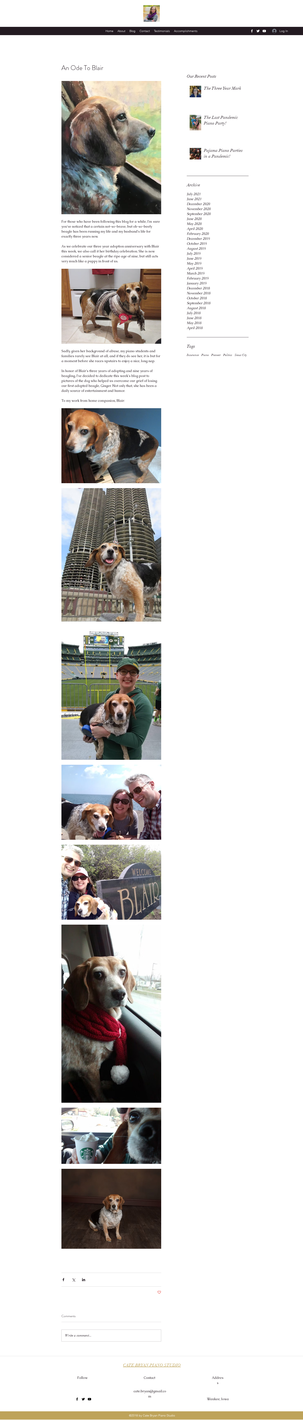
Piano (205, 355)
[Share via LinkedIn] (84, 1280)
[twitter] (258, 31)
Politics (227, 355)
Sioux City (241, 355)
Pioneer (216, 355)
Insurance (193, 355)
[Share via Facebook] (63, 1280)
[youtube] (264, 31)
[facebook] (252, 31)
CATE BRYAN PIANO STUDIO (152, 1365)
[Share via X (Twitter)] (73, 1280)
